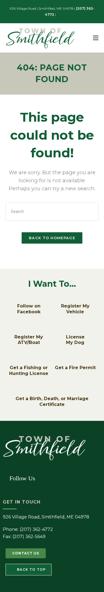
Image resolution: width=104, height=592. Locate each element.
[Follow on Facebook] (29, 299)
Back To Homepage (52, 238)
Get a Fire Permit (75, 367)
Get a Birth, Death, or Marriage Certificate (52, 401)
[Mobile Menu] (95, 37)
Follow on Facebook (28, 308)
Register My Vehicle (75, 308)
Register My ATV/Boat (28, 339)
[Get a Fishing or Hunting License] (29, 361)
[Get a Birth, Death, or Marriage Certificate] (52, 392)
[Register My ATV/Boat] (29, 330)
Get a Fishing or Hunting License (28, 370)
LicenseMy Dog (75, 339)
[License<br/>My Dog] (75, 330)
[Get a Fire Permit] (75, 361)
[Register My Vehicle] (75, 299)
